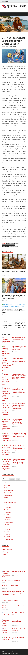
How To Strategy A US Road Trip (10, 585)
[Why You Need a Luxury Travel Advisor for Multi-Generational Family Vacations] (14, 262)
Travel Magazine (8, 522)
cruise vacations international (10, 246)
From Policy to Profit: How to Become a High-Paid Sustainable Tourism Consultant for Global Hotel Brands (18, 391)
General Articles (8, 495)
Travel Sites (7, 529)
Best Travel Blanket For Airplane (10, 600)
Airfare (6, 483)
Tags (18, 479)
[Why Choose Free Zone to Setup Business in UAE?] (6, 337)
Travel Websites (8, 536)
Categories (5, 478)
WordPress (9, 653)
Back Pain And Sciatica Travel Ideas (11, 580)
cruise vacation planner (8, 245)
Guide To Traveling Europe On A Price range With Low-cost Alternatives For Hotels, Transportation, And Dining (13, 593)
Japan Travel (7, 500)
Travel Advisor (5, 35)
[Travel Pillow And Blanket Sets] (6, 613)
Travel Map (7, 524)
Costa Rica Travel (8, 490)
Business (6, 487)
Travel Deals (7, 517)
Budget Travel (7, 485)
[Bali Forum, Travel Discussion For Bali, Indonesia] (6, 620)
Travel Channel (8, 512)
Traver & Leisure (8, 539)
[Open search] (24, 14)
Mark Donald (13, 46)
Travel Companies (8, 514)
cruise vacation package (13, 243)
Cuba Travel (7, 492)
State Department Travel (10, 502)
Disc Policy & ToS (7, 552)
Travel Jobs (7, 519)
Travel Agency (7, 509)
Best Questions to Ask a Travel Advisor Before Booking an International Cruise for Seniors (13, 310)
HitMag (16, 653)
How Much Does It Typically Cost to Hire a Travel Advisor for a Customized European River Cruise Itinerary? (13, 297)
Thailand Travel (8, 505)
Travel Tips (7, 532)
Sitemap (4, 554)
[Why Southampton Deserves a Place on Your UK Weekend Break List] (6, 346)
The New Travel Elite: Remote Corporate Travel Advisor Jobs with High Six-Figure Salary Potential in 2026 (18, 361)
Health (6, 497)
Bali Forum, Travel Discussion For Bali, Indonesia (17, 621)
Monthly (12, 479)
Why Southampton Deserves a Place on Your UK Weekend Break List (19, 348)
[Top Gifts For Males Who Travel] (6, 637)
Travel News (7, 527)
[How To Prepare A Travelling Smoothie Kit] (6, 628)
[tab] (5, 479)
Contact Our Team (7, 549)
